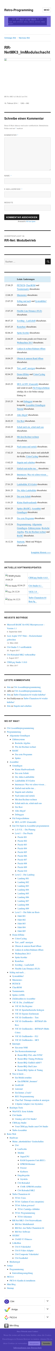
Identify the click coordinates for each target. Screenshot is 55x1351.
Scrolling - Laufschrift (26, 320)
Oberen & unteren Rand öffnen (30, 358)
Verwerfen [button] (46, 1343)
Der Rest (20, 420)
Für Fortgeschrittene (41, 387)
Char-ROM (30, 285)
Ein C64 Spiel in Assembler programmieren (30, 825)
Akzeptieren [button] (34, 1343)
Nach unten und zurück (27, 446)
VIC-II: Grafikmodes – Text (26, 1017)
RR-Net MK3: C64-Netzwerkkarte (27, 1220)
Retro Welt (11, 1133)
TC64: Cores (20, 1197)
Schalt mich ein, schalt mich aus (30, 427)
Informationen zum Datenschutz (27, 1347)
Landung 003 (23, 885)
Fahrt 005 (22, 931)
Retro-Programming (18, 10)
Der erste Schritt (24, 496)
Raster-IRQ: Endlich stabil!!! (30, 1062)
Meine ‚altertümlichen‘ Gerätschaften (28, 1141)
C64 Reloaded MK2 (26, 1190)
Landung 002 (23, 882)
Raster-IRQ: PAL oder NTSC (30, 1055)
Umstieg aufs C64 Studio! (26, 1118)
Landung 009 (23, 908)
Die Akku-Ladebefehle (24, 776)
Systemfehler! (41, 301)
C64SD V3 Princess (23, 1239)
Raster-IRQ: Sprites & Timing (30, 1070)
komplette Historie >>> (41, 552)
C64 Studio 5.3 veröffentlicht (19, 647)
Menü (46, 10)
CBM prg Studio (19, 1122)
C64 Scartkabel (21, 1258)
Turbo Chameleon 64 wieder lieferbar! (30, 694)
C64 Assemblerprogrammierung (27, 687)
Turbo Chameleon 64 (21, 1194)
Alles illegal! (22, 414)
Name (8, 175)
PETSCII (21, 285)
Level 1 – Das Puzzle (24, 833)
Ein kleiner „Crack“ (23, 1092)
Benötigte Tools (16, 1107)
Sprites (18, 758)
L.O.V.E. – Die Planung (25, 829)
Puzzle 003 (22, 844)
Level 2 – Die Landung (25, 874)
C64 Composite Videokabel (26, 1254)
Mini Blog (11, 1284)
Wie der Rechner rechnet (35, 531)
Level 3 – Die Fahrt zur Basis (27, 912)
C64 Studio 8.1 (35, 585)
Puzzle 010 (22, 870)
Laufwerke (22, 1149)
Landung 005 (23, 893)
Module (21, 1152)
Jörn (9, 687)
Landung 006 (23, 897)
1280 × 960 (24, 103)
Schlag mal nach (24, 301)
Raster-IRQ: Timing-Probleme (30, 1058)
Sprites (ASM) (18, 994)
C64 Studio (17, 1115)
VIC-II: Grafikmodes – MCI (27, 1040)
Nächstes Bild (24, 38)
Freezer (23, 1167)
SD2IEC (16, 1235)
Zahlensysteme (34, 528)
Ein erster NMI (21, 1047)
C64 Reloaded (24, 1182)
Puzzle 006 (22, 855)
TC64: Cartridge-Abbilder (29, 1209)
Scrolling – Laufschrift (24, 964)
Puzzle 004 (22, 848)
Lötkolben (16, 1242)
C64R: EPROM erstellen (30, 1186)
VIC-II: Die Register (23, 1006)
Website (8, 202)
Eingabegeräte (24, 1175)
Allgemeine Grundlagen (20, 735)
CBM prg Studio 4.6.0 (38, 577)
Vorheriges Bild (10, 38)
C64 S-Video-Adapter (24, 1250)
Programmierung (24, 524)
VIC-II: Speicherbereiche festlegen (29, 1009)
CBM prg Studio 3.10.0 (17, 662)
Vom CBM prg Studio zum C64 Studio (31, 1126)
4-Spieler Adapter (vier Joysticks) (29, 1103)
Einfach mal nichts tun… (27, 468)
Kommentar (11, 135)
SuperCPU (25, 1156)
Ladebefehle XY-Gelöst (27, 484)
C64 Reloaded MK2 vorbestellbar (21, 654)
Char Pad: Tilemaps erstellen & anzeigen (32, 1100)
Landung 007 (23, 900)
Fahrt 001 (22, 915)
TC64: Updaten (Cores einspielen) (29, 1201)
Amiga (10, 1265)
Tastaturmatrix (23, 289)
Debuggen (27, 401)
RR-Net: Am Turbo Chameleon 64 (29, 1227)
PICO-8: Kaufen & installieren (22, 1280)
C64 (17, 1145)
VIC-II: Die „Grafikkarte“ (23, 1002)
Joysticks (24, 1179)
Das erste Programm (25, 518)
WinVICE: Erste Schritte (22, 1111)
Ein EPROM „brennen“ (28, 1081)
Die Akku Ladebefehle (26, 490)
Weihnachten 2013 (25, 342)
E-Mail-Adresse (13, 189)
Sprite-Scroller (23, 332)
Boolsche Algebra (22, 743)
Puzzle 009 (22, 867)
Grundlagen (22, 512)
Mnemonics (22, 295)
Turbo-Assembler (19, 1130)
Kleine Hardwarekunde (27, 502)
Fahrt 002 (22, 919)
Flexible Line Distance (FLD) (29, 310)
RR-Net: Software (22, 1231)
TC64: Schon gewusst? (25, 1205)
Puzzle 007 (22, 859)
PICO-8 (10, 1276)
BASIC (20, 535)
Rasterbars (21, 326)
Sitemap (10, 1288)
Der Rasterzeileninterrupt (25, 1051)
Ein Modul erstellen (23, 1077)
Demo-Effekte (23, 374)
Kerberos (24, 1171)
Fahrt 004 (22, 927)
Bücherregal (15, 1261)
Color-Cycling (39, 374)
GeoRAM (19, 1085)
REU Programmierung (24, 1096)
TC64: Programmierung (25, 1212)
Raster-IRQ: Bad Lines (27, 1066)
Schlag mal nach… (18, 972)
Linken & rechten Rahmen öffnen (31, 348)
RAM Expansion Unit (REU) (32, 1160)
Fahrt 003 (22, 923)
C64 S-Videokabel (23, 1246)
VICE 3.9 (33, 591)
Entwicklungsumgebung (22, 1273)
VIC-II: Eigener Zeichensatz (27, 1013)
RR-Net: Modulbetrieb (24, 1224)
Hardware (14, 1137)
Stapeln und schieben (26, 462)
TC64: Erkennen (25, 1216)
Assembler (36, 508)
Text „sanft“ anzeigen (26, 368)
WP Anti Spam (30, 221)
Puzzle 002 (22, 840)
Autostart (19, 1088)
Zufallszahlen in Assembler (23, 998)
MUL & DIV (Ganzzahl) (27, 384)
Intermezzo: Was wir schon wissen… (32, 474)
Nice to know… (19, 1073)
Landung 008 (23, 904)
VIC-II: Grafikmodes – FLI (26, 1036)
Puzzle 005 (22, 852)
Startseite (21, 541)
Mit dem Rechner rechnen (28, 436)
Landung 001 (23, 878)
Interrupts (16, 1043)
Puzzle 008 (22, 863)
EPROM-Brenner (27, 1164)
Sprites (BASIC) (24, 508)
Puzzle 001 (22, 837)
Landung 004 (23, 889)
